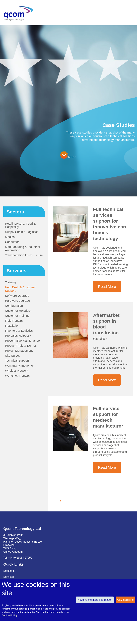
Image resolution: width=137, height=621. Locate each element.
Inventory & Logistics (19, 330)
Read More (107, 287)
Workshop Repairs (17, 375)
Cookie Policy (9, 615)
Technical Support (17, 360)
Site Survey (12, 355)
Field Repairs (14, 320)
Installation (12, 325)
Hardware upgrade (17, 300)
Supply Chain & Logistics (21, 232)
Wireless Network (16, 370)
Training (10, 282)
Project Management (19, 350)
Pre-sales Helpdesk (18, 335)
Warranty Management (20, 365)
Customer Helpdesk (18, 310)
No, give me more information (95, 599)
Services (8, 576)
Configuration (14, 305)
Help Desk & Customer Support (20, 289)
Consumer (12, 242)
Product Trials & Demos (21, 345)
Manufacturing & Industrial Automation (22, 248)
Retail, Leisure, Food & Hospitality (20, 225)
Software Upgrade (17, 295)
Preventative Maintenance (22, 340)
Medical (10, 237)
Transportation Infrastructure (24, 255)
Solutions (9, 570)
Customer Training (17, 315)
